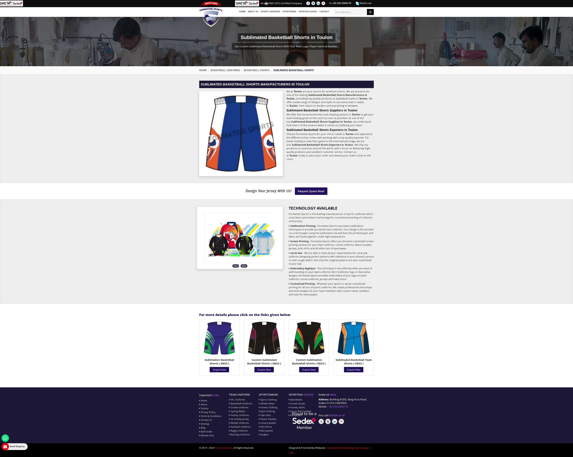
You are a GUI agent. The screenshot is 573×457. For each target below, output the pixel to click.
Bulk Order (206, 431)
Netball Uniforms (239, 422)
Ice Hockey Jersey (239, 418)
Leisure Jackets (268, 422)
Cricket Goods (297, 403)
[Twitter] (313, 3)
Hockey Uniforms (239, 415)
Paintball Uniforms (240, 426)
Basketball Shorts (256, 70)
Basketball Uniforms (225, 70)
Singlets (264, 434)
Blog (202, 427)
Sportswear (289, 11)
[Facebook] (308, 3)
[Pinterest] (323, 3)
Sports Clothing (268, 399)
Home (242, 11)
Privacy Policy (207, 412)
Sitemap (204, 423)
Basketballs (295, 399)
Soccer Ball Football (300, 411)
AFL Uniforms (237, 399)
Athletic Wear (267, 403)
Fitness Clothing (268, 407)
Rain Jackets (266, 430)
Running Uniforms (240, 434)
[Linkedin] (318, 3)
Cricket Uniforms (239, 407)
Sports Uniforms (270, 11)
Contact (324, 11)
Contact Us (206, 419)
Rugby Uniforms (239, 430)
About (203, 404)
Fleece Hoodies (268, 418)
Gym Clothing (267, 411)
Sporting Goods (308, 11)
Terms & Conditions (210, 416)
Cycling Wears (237, 411)
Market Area (207, 435)
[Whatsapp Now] (5, 438)
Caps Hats (265, 415)
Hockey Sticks (297, 407)
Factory (204, 408)
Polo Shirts (266, 426)
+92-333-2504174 (341, 3)
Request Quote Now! (311, 191)
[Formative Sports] (211, 14)
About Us (253, 11)
